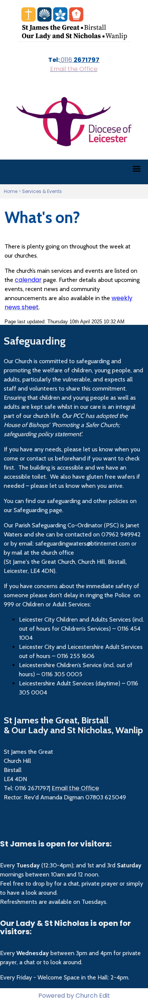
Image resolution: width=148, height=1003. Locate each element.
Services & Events (42, 191)
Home (10, 191)
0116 (67, 59)
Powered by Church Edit (74, 995)
